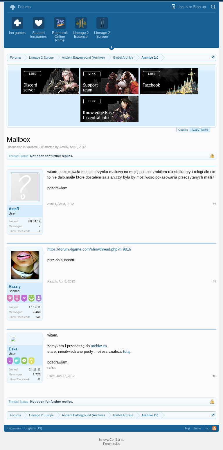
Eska (13, 349)
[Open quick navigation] (213, 57)
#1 (214, 204)
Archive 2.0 (35, 147)
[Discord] (50, 93)
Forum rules (111, 443)
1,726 (37, 374)
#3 (214, 376)
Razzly (15, 286)
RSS (214, 428)
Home (197, 428)
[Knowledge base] (109, 120)
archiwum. (99, 346)
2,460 (37, 312)
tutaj (126, 351)
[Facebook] (169, 93)
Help (187, 428)
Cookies (183, 129)
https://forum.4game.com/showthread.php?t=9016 (89, 249)
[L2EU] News (200, 129)
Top (206, 428)
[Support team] (109, 93)
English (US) (33, 428)
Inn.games (14, 428)
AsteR (64, 147)
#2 (214, 281)
